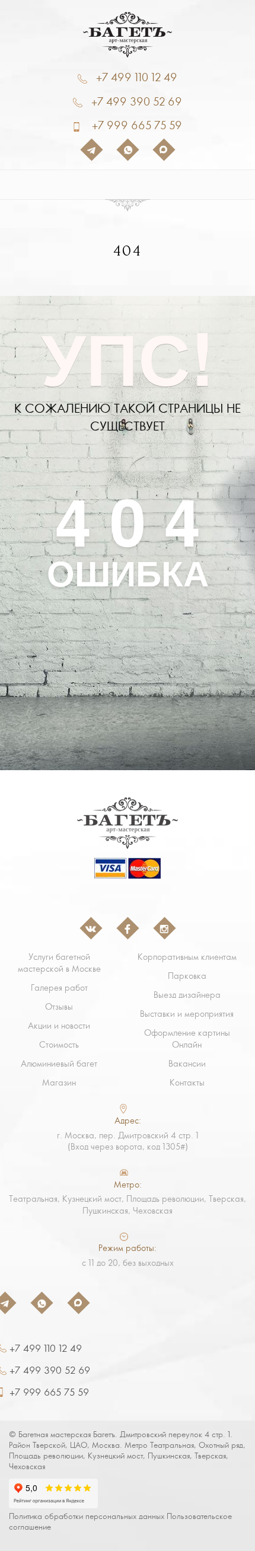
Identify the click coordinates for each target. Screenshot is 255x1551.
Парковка (187, 976)
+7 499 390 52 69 (136, 101)
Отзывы (59, 1006)
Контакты (187, 1082)
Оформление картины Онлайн (187, 1038)
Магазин (59, 1082)
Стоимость (59, 1044)
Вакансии (187, 1063)
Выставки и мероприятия (187, 1014)
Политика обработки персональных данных (86, 1516)
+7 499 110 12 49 (136, 77)
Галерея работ (59, 987)
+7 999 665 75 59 (137, 125)
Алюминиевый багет (59, 1063)
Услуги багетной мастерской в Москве (59, 963)
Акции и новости (59, 1025)
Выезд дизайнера (187, 995)
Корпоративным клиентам (187, 957)
